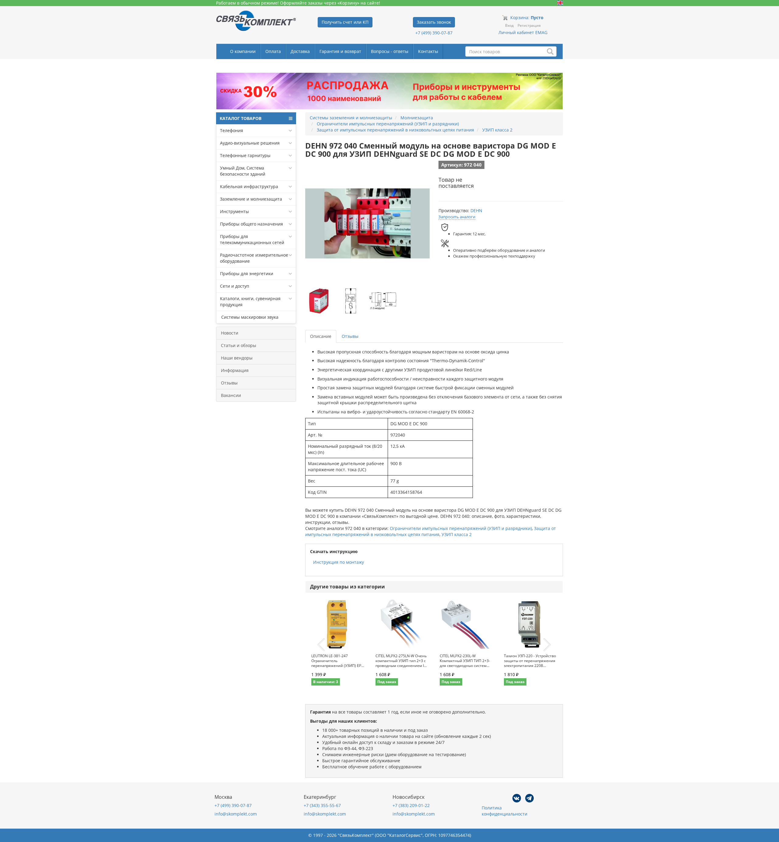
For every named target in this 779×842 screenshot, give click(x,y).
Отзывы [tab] (350, 336)
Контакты (428, 51)
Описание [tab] (320, 336)
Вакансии (231, 395)
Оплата (273, 51)
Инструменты (234, 211)
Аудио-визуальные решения (250, 143)
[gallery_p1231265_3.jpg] (382, 301)
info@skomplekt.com (236, 814)
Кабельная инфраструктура (249, 186)
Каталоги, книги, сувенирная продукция (250, 301)
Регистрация (529, 25)
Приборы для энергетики (246, 273)
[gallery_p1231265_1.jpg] (319, 301)
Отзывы (229, 383)
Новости (229, 333)
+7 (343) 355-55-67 (322, 805)
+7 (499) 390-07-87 (433, 33)
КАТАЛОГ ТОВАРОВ (240, 118)
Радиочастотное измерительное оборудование (254, 258)
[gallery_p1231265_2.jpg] (350, 301)
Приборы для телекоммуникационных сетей (252, 239)
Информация (235, 370)
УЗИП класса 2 (457, 534)
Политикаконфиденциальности (504, 811)
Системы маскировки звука (249, 317)
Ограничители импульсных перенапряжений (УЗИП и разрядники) (461, 528)
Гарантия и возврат (340, 51)
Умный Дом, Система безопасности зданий (242, 171)
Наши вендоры (237, 358)
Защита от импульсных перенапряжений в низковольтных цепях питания (430, 531)
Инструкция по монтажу (338, 562)
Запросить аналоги (456, 216)
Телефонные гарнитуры (245, 155)
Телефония (231, 130)
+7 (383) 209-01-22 (411, 805)
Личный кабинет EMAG (522, 32)
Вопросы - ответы (389, 51)
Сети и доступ (234, 286)
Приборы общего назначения (251, 224)
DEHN (476, 210)
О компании (243, 51)
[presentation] (321, 645)
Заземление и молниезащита (251, 199)
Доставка (300, 51)
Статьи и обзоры (238, 345)
